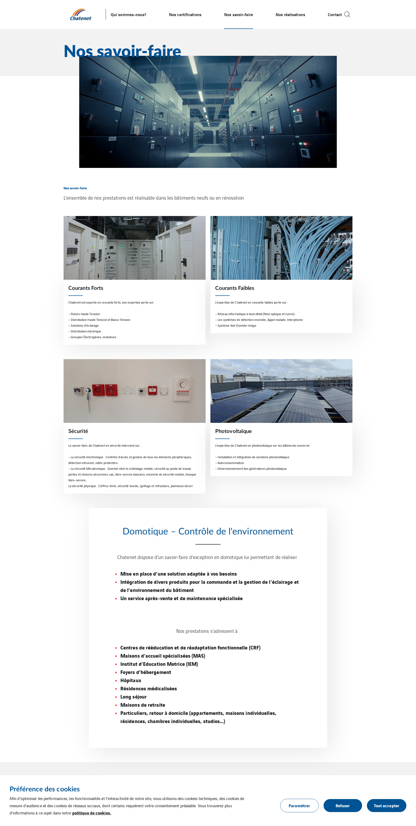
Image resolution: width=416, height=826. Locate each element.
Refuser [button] (343, 805)
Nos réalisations (290, 14)
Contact (335, 14)
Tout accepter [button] (386, 805)
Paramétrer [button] (299, 805)
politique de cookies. (91, 813)
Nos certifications (185, 14)
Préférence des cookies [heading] (45, 789)
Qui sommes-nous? (128, 14)
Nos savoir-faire (238, 14)
